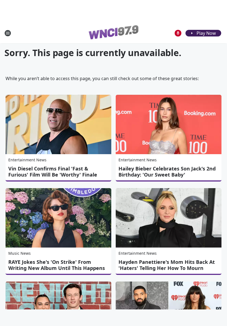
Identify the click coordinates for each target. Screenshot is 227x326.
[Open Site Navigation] (7, 33)
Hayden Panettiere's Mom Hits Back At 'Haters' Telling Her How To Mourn (166, 265)
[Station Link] (113, 33)
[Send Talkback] (178, 33)
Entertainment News (27, 159)
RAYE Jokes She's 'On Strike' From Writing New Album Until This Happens (56, 265)
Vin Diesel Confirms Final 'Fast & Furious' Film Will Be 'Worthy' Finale (52, 171)
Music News (19, 253)
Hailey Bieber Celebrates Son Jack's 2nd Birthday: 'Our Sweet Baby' (167, 171)
